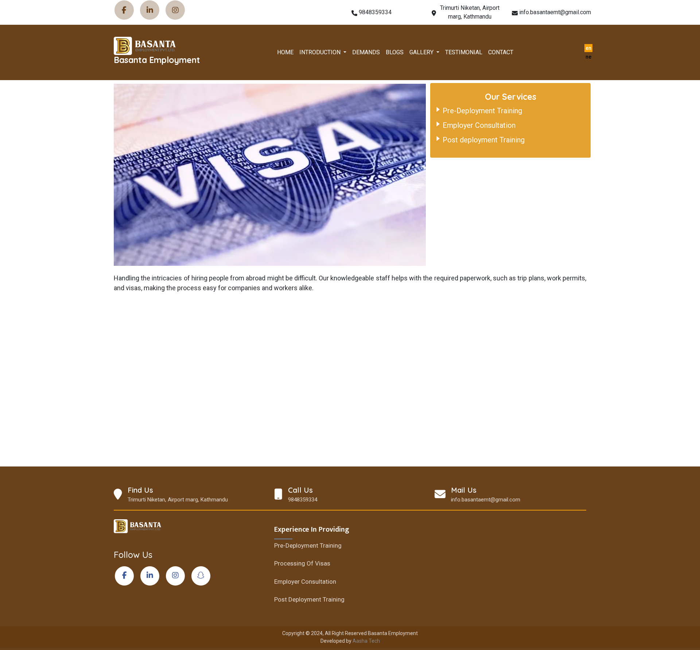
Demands (366, 52)
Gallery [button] (422, 52)
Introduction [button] (320, 52)
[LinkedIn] (149, 10)
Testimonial (463, 52)
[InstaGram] (175, 10)
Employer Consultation (479, 125)
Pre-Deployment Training (482, 110)
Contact (500, 52)
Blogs (395, 52)
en (588, 48)
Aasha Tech (366, 641)
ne (588, 57)
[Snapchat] (200, 576)
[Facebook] (124, 10)
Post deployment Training (484, 139)
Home (285, 52)
